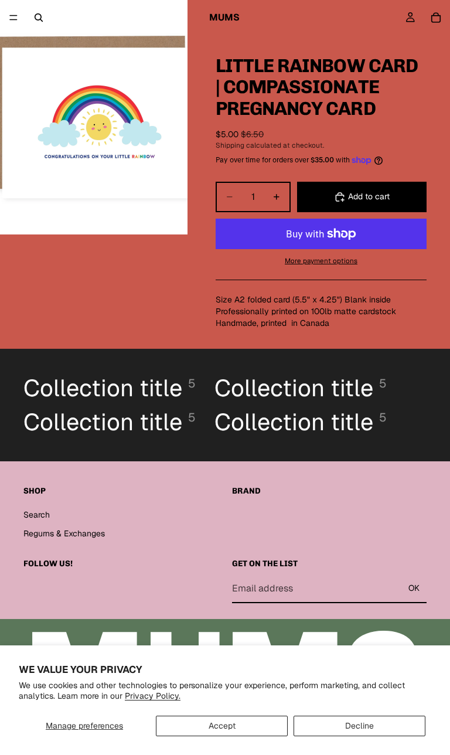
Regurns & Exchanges (64, 533)
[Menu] (13, 17)
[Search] (39, 17)
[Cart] (436, 17)
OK (414, 588)
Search (36, 514)
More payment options (321, 260)
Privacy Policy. (152, 696)
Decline (359, 725)
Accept (222, 725)
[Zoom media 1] (94, 117)
